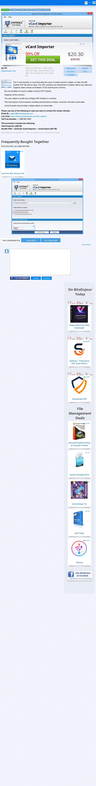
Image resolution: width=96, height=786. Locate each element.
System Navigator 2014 (79, 474)
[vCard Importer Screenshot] (6, 84)
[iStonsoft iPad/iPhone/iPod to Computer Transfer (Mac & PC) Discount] (79, 430)
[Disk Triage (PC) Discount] (79, 518)
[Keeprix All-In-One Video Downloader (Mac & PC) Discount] (79, 313)
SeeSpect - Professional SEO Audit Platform (79, 362)
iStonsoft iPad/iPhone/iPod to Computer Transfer (79, 444)
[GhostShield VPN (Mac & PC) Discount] (79, 384)
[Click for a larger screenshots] (47, 233)
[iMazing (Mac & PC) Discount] (79, 547)
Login (36, 278)
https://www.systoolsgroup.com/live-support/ (29, 116)
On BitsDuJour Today (80, 291)
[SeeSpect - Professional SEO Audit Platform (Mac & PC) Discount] (79, 348)
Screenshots (70, 68)
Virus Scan (70, 71)
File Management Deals (80, 413)
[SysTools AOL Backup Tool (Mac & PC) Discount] (12, 158)
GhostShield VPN (79, 399)
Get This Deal (43, 59)
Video (85, 71)
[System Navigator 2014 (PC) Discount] (79, 459)
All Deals (13, 10)
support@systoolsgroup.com (21, 113)
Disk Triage (79, 533)
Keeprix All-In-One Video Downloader (79, 326)
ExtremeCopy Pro (79, 503)
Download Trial (8, 71)
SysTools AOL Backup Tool (13, 173)
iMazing (79, 562)
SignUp (47, 278)
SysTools (5, 10)
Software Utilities (24, 10)
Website (85, 68)
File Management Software (41, 10)
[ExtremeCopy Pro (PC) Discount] (79, 489)
